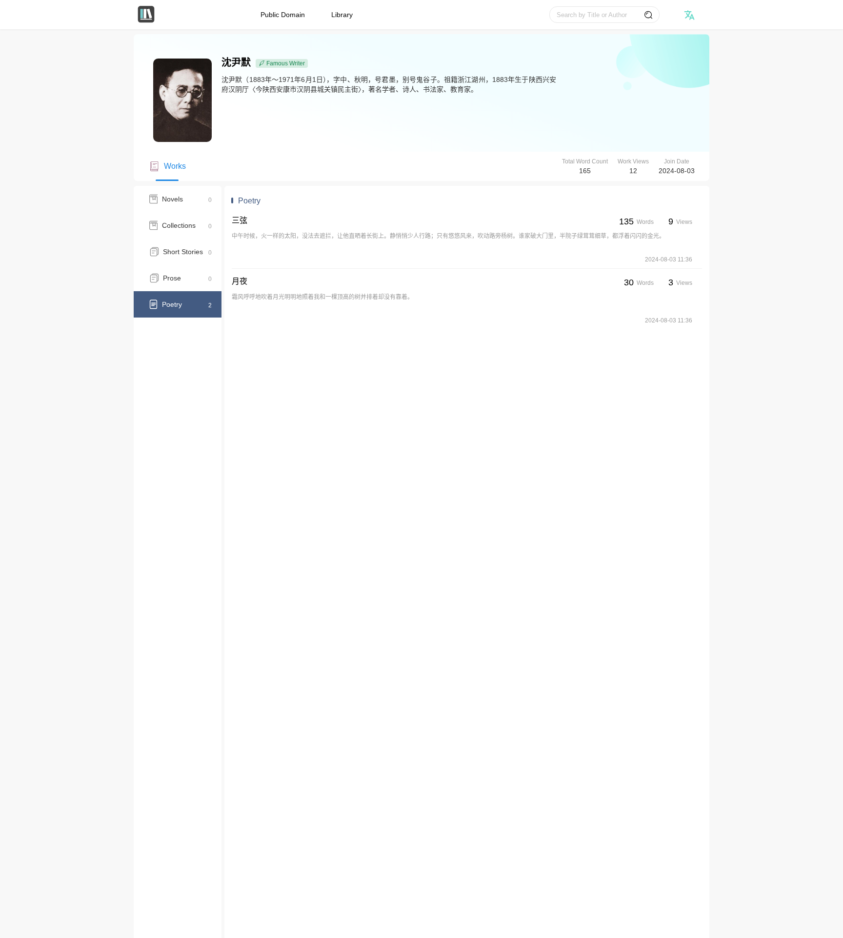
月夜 (239, 281)
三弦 (239, 220)
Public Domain (283, 15)
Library (342, 15)
